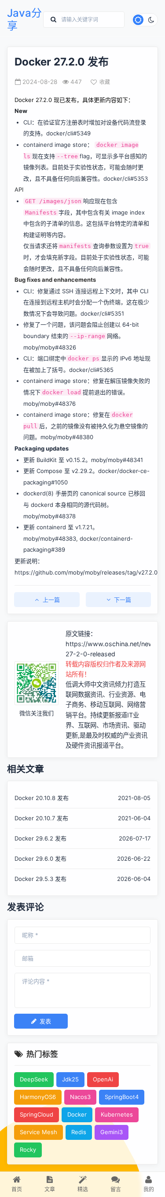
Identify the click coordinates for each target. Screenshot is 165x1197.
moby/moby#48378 (49, 516)
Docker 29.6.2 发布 (40, 838)
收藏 (104, 82)
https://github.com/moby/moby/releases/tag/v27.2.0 (86, 572)
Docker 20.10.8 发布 (42, 797)
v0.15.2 (75, 459)
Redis (78, 1131)
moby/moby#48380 (66, 436)
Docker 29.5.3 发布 (40, 878)
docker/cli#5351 (102, 313)
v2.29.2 (82, 470)
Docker (77, 1114)
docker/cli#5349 (68, 133)
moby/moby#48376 (49, 403)
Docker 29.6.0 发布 (40, 858)
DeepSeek (34, 1079)
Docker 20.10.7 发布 (41, 818)
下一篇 (122, 599)
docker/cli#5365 (91, 369)
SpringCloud (36, 1114)
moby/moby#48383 (49, 538)
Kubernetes (117, 1114)
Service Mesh (38, 1131)
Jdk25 (70, 1079)
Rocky (28, 1149)
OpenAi (103, 1079)
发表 (45, 1021)
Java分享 (24, 19)
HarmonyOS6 (38, 1096)
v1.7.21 (83, 527)
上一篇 (51, 599)
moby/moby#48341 (117, 459)
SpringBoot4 (122, 1096)
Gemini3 (111, 1131)
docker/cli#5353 (125, 178)
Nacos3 (80, 1096)
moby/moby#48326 (49, 347)
